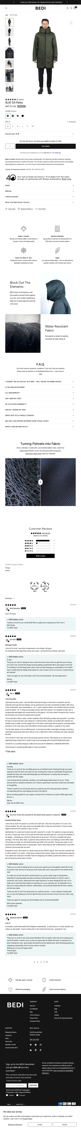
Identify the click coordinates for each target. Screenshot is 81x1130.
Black (22, 115)
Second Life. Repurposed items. (63, 1018)
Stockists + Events (10, 1044)
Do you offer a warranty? (16, 404)
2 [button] (37, 962)
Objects (56, 1015)
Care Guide (8, 1041)
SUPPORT (8, 1028)
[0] (74, 8)
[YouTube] (32, 1050)
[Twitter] (37, 1044)
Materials (8, 191)
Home (6, 15)
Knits (55, 1012)
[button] (10, 99)
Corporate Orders (35, 1021)
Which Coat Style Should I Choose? (17, 202)
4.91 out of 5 (46, 533)
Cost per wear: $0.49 (12, 134)
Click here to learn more (33, 453)
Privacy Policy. (27, 1118)
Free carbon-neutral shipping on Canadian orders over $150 (55, 2)
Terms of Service (34, 1015)
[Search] (71, 8)
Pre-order (45, 146)
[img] (10, 605)
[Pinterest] (37, 1050)
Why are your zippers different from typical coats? (27, 421)
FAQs (7, 1038)
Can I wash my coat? (13, 398)
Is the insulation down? (15, 387)
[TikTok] (42, 1050)
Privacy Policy (34, 1018)
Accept (40, 1124)
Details (7, 185)
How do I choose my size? (15, 410)
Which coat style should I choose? (19, 415)
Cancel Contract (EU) (11, 1047)
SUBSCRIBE (33, 1085)
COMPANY (33, 1001)
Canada (15, 241)
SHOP (56, 1001)
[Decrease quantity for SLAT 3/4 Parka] (7, 146)
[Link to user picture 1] (10, 755)
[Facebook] (32, 1044)
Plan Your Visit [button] (34, 1039)
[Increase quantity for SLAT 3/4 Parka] (12, 146)
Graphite (17, 115)
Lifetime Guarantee (11, 196)
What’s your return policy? (16, 426)
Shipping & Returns (10, 1032)
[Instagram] (42, 1044)
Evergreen (7, 115)
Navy (12, 115)
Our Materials (34, 1009)
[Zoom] (71, 23)
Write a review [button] (40, 556)
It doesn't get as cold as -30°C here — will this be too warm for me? (33, 381)
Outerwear (57, 1006)
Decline (64, 1124)
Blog (31, 1012)
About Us (32, 1006)
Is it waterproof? (12, 393)
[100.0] (34, 586)
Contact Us (8, 1035)
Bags (55, 1009)
